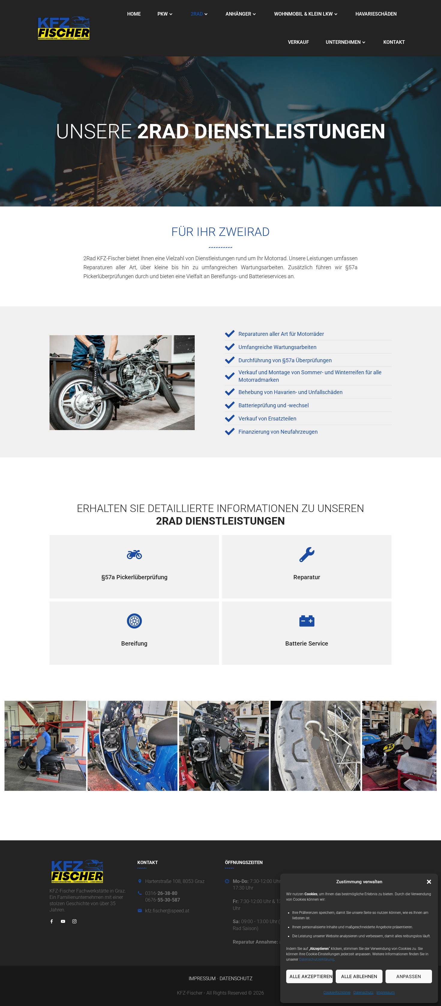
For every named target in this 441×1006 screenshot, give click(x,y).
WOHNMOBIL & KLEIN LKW (303, 14)
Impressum (385, 992)
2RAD (197, 14)
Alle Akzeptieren (311, 976)
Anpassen (408, 976)
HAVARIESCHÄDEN (376, 14)
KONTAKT (394, 42)
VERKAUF (298, 42)
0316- (161, 893)
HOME (134, 14)
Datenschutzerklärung (316, 959)
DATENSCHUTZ (236, 978)
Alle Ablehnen (359, 976)
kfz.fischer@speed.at (167, 911)
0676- (162, 900)
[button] (429, 882)
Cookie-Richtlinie (336, 992)
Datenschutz (363, 992)
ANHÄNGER (238, 14)
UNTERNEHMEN (343, 42)
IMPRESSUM (202, 978)
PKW (163, 14)
